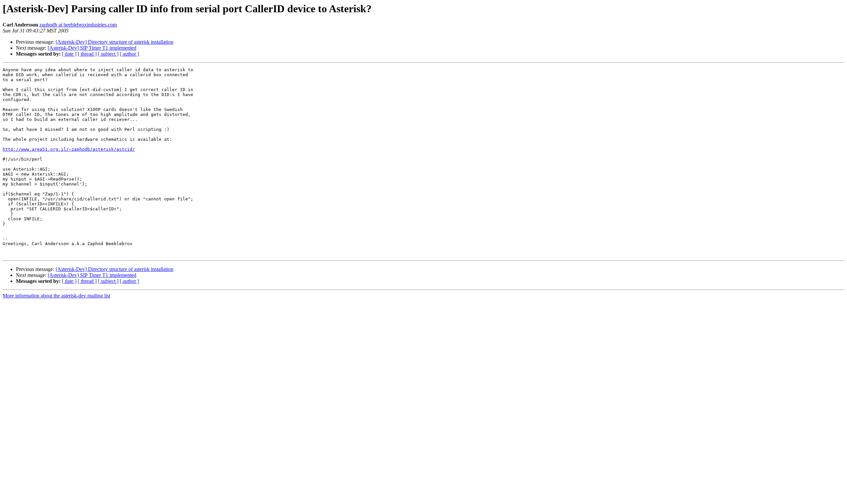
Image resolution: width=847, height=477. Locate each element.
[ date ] (69, 54)
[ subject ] (108, 54)
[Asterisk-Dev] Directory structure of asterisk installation (114, 42)
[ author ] (129, 54)
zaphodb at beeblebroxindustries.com (78, 24)
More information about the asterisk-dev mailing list (56, 295)
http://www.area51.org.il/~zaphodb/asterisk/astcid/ (69, 149)
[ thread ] (87, 54)
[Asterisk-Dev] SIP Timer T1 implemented (92, 48)
